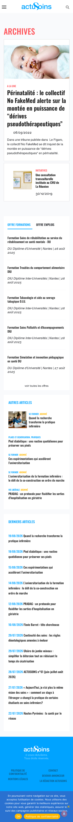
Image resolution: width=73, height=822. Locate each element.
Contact (53, 770)
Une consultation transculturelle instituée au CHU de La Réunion (47, 181)
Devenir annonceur (53, 775)
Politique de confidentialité (18, 772)
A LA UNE (11, 86)
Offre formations (19, 224)
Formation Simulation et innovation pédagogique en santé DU (35, 359)
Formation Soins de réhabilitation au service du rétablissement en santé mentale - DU (34, 240)
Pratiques (36, 437)
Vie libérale (14, 489)
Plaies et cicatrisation (19, 437)
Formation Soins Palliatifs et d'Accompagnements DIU (35, 329)
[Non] (68, 806)
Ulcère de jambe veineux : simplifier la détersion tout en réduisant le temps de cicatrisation (32, 656)
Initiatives (41, 170)
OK (18, 816)
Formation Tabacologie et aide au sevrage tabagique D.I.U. (31, 299)
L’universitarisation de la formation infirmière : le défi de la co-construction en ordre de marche (36, 478)
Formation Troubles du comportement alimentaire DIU (36, 269)
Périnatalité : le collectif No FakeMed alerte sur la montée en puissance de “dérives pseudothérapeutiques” (36, 108)
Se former (34, 413)
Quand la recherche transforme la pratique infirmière (42, 422)
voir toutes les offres (36, 386)
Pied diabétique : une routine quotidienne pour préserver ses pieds (35, 443)
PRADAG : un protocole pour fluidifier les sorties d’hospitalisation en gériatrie (36, 495)
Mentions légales (18, 779)
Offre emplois (45, 224)
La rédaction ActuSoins (53, 781)
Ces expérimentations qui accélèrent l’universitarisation (29, 460)
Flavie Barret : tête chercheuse (41, 624)
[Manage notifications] (64, 814)
